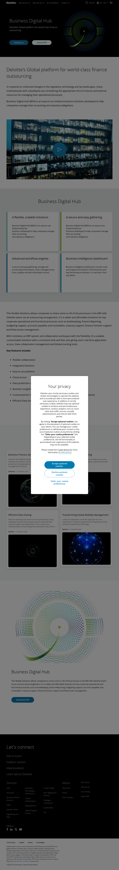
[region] (59, 435)
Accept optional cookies (59, 464)
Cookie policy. (65, 452)
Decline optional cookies (59, 473)
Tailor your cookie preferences (59, 482)
